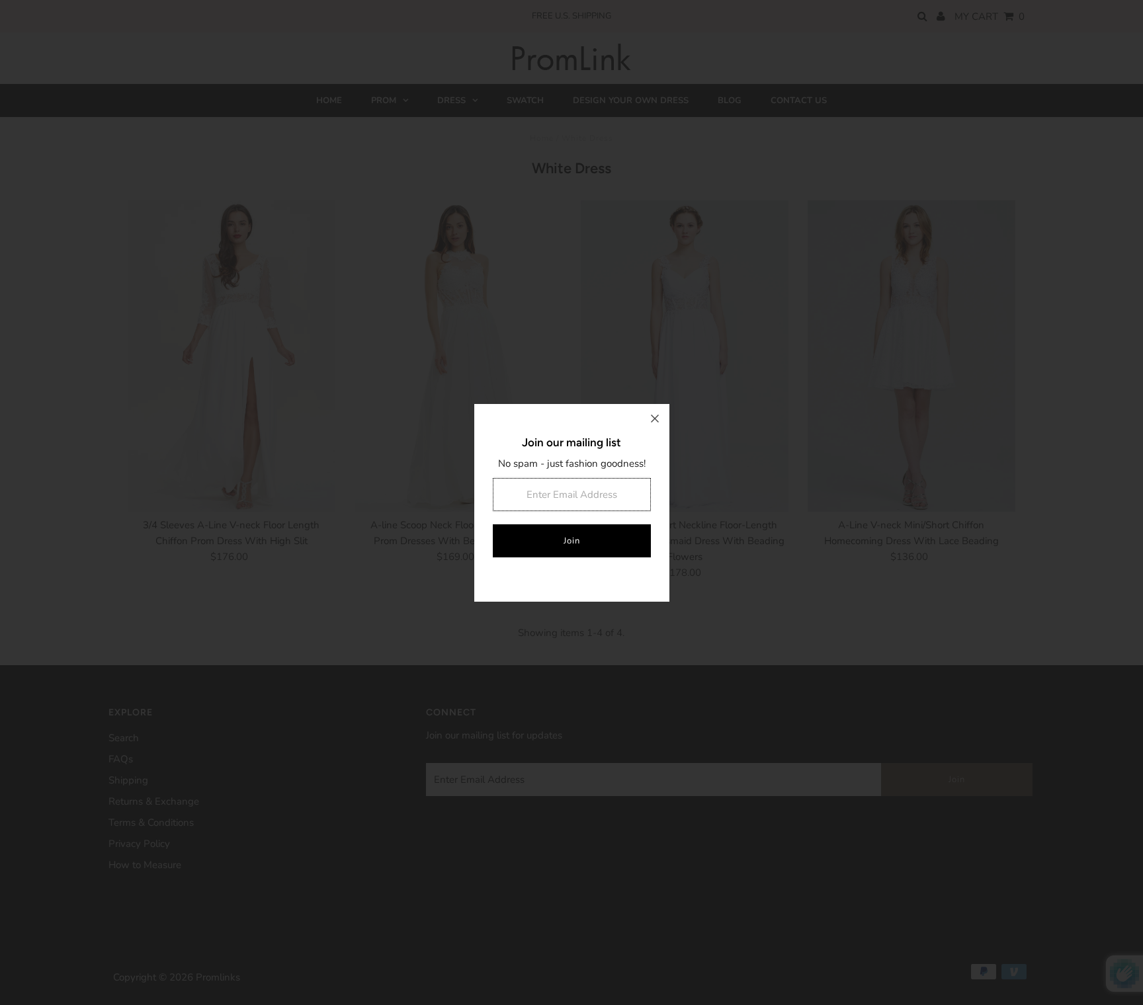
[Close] (654, 418)
